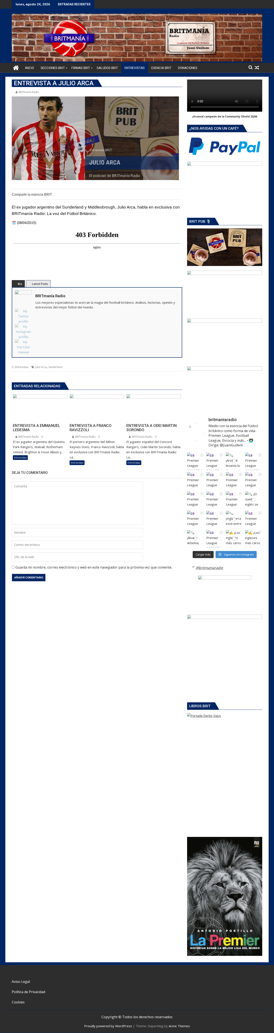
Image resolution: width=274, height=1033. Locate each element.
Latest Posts (40, 284)
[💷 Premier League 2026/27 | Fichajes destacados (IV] (195, 519)
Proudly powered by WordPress (108, 1026)
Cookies (18, 1002)
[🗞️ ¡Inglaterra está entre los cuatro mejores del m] (234, 519)
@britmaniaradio (209, 567)
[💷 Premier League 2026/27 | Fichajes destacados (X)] (214, 480)
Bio (20, 284)
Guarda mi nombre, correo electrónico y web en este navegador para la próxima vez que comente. (93, 567)
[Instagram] (23, 331)
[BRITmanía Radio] (137, 60)
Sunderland (55, 367)
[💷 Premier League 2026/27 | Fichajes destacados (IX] (234, 480)
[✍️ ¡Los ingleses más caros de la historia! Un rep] (234, 538)
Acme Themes (179, 1026)
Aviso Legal (21, 981)
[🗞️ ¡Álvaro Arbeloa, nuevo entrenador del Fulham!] (195, 538)
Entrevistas (21, 367)
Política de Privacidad (28, 991)
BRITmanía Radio (29, 92)
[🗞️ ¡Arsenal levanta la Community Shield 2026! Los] (234, 461)
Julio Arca (41, 367)
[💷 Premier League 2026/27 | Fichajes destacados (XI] (195, 461)
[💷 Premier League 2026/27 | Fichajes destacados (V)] (234, 500)
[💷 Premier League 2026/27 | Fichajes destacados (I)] (195, 500)
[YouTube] (23, 347)
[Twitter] (23, 316)
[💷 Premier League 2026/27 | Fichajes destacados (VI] (253, 480)
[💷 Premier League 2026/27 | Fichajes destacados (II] (214, 519)
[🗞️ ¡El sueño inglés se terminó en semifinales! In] (253, 500)
